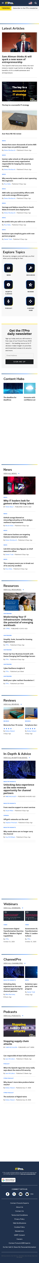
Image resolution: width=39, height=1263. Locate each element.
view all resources (13, 590)
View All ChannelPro (13, 963)
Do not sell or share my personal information (19, 1247)
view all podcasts (12, 1016)
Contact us (19, 1211)
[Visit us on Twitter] (14, 1194)
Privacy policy (19, 1219)
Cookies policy (19, 1227)
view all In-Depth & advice (16, 758)
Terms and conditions (19, 1215)
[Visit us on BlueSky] (26, 1194)
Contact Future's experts (19, 1203)
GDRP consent (19, 1235)
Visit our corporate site (27, 1174)
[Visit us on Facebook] (7, 1194)
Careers (19, 1239)
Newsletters (19, 1231)
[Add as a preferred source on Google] (9, 1180)
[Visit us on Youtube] (20, 1194)
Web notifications (19, 1223)
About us (19, 1207)
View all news (10, 473)
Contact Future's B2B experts (19, 1243)
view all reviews (11, 704)
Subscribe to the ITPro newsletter (25, 8)
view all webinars (12, 908)
